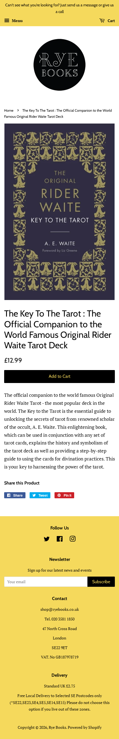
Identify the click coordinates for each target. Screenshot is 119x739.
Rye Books (57, 727)
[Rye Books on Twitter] (47, 539)
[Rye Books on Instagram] (72, 539)
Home (9, 110)
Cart (111, 20)
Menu (17, 20)
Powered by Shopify (85, 727)
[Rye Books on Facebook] (59, 539)
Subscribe (101, 581)
